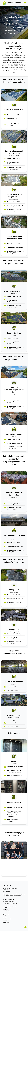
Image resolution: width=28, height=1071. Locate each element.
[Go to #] (25, 927)
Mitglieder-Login (7, 919)
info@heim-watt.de (12, 903)
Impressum (6, 920)
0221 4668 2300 (9, 902)
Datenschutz (6, 922)
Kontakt (5, 917)
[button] (14, 869)
